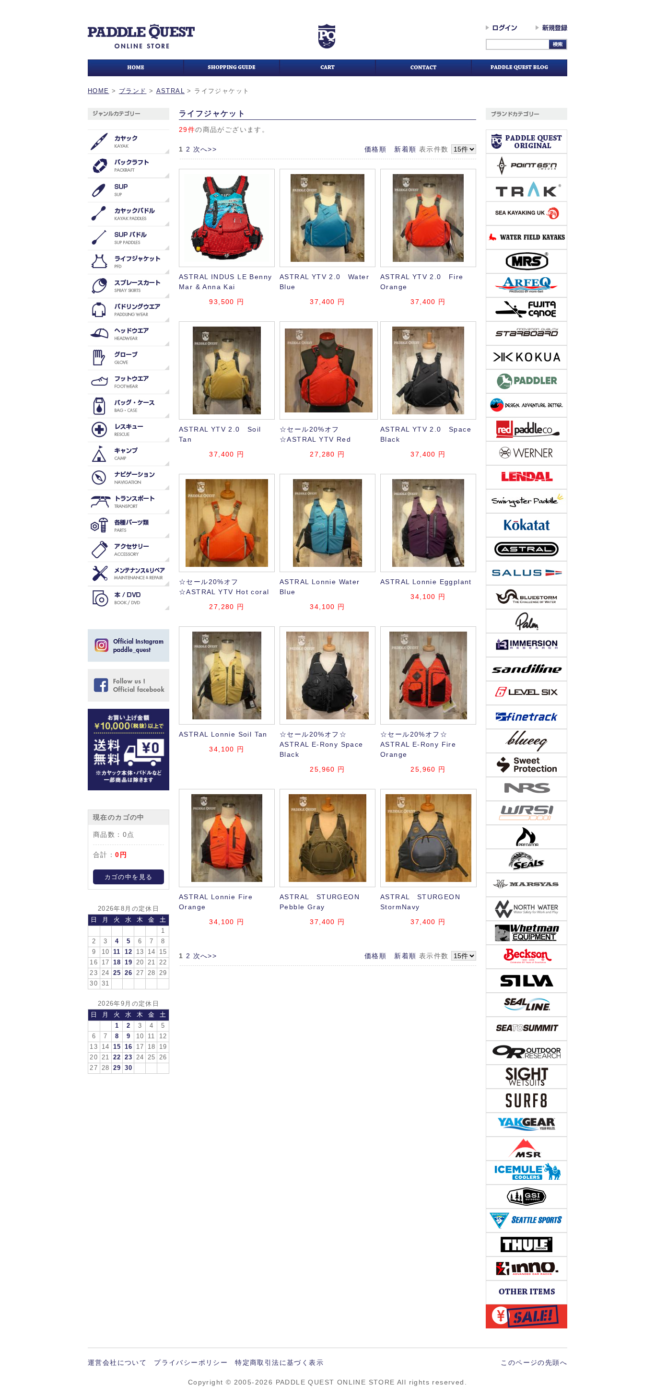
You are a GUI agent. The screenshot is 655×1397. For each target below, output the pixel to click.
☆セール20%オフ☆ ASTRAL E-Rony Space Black (321, 744)
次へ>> (205, 149)
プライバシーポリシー (191, 1362)
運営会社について (117, 1362)
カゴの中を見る (129, 876)
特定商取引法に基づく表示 (279, 1362)
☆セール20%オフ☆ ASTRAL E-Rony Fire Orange (418, 744)
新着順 (405, 149)
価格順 (375, 149)
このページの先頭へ (534, 1362)
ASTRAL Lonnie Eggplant (426, 582)
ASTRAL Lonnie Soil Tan (223, 734)
